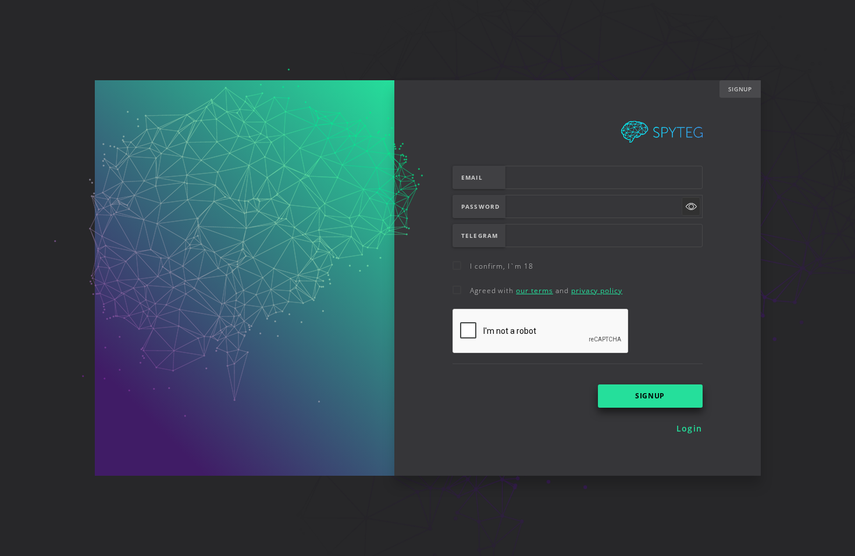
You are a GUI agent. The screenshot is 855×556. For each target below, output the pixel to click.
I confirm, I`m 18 (501, 266)
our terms (534, 290)
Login (689, 428)
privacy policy (596, 290)
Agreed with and (546, 290)
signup (650, 396)
